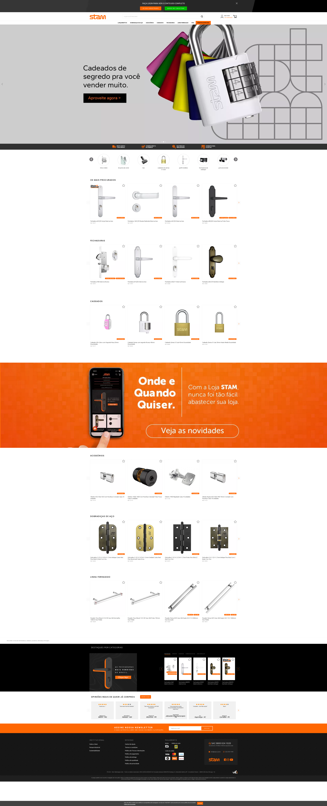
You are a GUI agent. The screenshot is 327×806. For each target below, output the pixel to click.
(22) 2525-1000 (229, 751)
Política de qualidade (131, 760)
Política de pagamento (132, 754)
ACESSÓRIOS (150, 22)
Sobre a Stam (93, 744)
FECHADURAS (171, 22)
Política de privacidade (129, 804)
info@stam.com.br (216, 752)
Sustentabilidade (94, 750)
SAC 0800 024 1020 (221, 743)
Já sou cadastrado (151, 8)
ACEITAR (200, 803)
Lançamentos (122, 22)
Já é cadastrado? (228, 17)
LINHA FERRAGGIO (183, 22)
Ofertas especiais (203, 22)
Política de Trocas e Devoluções (135, 750)
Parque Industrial (94, 747)
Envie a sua (145, 697)
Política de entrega (131, 757)
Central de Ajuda (130, 744)
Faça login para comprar (108, 230)
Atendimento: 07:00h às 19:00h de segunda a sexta (221, 745)
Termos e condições (131, 747)
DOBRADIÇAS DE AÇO (136, 22)
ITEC (192, 22)
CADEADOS (160, 22)
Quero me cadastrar (175, 8)
